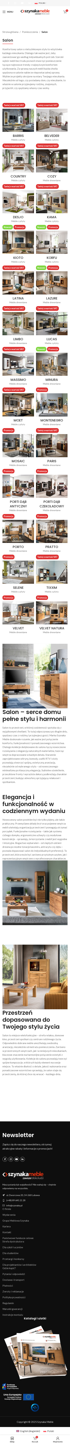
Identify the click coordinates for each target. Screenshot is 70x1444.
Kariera (6, 1226)
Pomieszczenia (30, 31)
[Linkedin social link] (29, 3)
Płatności (7, 1285)
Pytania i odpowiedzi (13, 1273)
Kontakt (6, 1232)
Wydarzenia (8, 1214)
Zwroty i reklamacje (13, 1291)
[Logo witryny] (35, 11)
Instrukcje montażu (12, 1314)
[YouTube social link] (22, 3)
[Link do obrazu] (22, 1175)
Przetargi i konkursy (13, 1258)
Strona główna (10, 31)
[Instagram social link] (15, 3)
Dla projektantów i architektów (19, 1264)
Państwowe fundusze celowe (18, 1238)
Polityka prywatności (13, 1297)
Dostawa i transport (13, 1279)
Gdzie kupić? (9, 1268)
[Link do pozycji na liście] (35, 1200)
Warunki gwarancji (12, 1308)
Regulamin (8, 1303)
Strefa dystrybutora (13, 1241)
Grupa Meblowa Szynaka (15, 1220)
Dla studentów (10, 1253)
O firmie (6, 1208)
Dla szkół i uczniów (12, 1247)
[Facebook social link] (8, 3)
